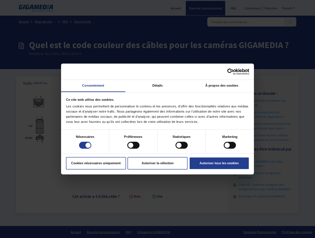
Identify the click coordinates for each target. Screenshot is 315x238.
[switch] (133, 145)
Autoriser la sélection (158, 163)
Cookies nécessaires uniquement (96, 163)
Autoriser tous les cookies (219, 163)
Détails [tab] (157, 85)
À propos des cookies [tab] (221, 85)
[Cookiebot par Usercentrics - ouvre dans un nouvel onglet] (230, 71)
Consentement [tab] (93, 85)
